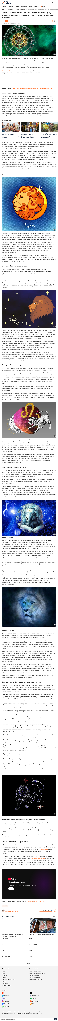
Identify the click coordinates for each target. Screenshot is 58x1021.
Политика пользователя (35, 971)
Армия (17, 6)
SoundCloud (35, 1001)
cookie (13, 1019)
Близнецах (44, 849)
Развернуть (29, 963)
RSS (33, 1004)
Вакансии (4, 973)
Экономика (24, 6)
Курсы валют (5, 983)
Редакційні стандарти (34, 977)
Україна (5, 6)
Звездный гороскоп (20, 9)
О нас (3, 971)
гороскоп (5, 905)
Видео (44, 6)
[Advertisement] (29, 81)
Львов (30, 950)
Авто (30, 938)
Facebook (6, 1004)
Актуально (5, 938)
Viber (5, 998)
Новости (11, 6)
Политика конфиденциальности (37, 973)
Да (55, 1019)
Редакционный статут (34, 975)
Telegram (30, 901)
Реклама (4, 977)
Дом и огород (33, 944)
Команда (4, 981)
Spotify (34, 998)
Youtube (6, 993)
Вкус (3, 944)
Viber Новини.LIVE (39, 901)
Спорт (30, 6)
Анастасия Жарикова (11, 911)
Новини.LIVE (6, 71)
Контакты (4, 975)
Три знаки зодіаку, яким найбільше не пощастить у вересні (32, 88)
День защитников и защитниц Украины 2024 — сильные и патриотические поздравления (49, 135)
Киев (3, 950)
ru (51, 2)
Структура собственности (8, 979)
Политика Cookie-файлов (35, 979)
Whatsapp (6, 1006)
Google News (35, 995)
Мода (30, 956)
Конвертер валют (6, 985)
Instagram (6, 1001)
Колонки (36, 6)
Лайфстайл (10, 9)
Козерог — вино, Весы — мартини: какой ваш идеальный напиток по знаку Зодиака (10, 135)
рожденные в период (38, 858)
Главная (4, 9)
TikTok (34, 993)
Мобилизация (6, 956)
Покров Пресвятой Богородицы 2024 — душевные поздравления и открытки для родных (29, 135)
